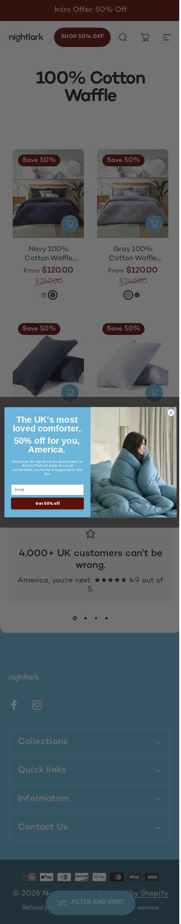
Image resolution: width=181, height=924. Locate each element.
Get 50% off (44, 503)
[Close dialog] (168, 413)
